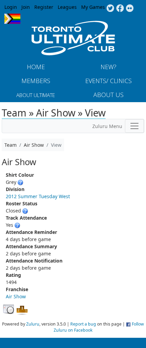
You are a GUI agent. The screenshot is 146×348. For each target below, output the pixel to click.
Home (36, 67)
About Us (108, 95)
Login (10, 7)
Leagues (67, 7)
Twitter (110, 8)
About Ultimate (35, 95)
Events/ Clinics (108, 81)
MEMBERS (35, 81)
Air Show (16, 296)
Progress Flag (12, 19)
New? (108, 67)
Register (43, 7)
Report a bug (83, 324)
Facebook (120, 8)
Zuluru (32, 324)
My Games (93, 7)
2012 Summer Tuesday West (38, 196)
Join (25, 7)
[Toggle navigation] (134, 126)
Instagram (129, 8)
